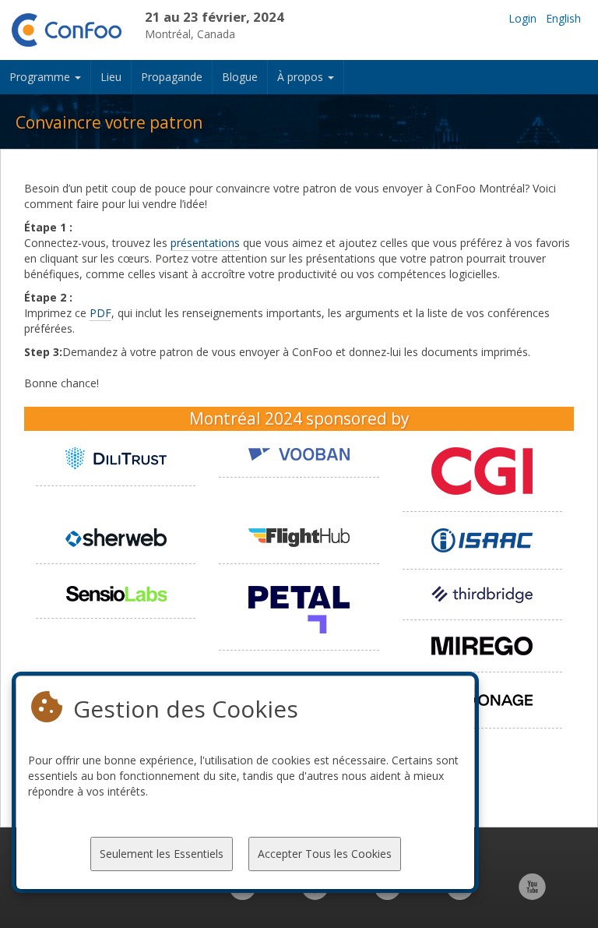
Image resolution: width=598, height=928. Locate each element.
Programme (41, 76)
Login (522, 18)
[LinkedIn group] (242, 895)
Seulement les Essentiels (161, 853)
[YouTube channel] (532, 895)
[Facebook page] (315, 895)
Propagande (171, 76)
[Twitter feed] (387, 895)
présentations (205, 242)
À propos (301, 76)
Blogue (240, 76)
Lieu (110, 76)
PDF (100, 312)
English (563, 18)
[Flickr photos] (459, 895)
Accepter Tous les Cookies (325, 853)
